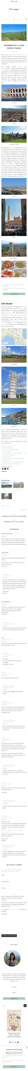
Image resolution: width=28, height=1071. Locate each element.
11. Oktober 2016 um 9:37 (6, 739)
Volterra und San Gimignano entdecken (13, 458)
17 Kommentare (23, 509)
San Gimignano (8, 312)
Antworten (3, 536)
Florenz (3, 70)
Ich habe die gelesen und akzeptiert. (13, 910)
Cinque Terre (10, 73)
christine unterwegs (9, 686)
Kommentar (4, 914)
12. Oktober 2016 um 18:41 (8, 722)
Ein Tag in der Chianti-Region (10, 449)
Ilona (3, 737)
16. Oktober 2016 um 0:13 (6, 673)
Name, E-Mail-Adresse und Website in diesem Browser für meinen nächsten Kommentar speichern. (12, 898)
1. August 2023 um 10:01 (6, 553)
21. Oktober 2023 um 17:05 (6, 534)
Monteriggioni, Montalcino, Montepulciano (14, 315)
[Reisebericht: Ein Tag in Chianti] (6, 485)
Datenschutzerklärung (14, 906)
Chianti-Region (22, 313)
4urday (3, 782)
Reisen (8, 505)
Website (3, 888)
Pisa (21, 75)
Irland (12, 147)
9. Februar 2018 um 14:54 (7, 654)
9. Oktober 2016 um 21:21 (7, 802)
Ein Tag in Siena (7, 456)
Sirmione (3, 324)
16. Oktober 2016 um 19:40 (8, 687)
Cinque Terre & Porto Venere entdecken (14, 462)
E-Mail (14, 992)
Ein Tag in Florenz (7, 451)
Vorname (14, 987)
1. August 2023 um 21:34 (7, 575)
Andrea (3, 672)
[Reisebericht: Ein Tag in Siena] (6, 496)
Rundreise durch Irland (18, 54)
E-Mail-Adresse (5, 881)
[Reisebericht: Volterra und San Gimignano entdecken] (18, 485)
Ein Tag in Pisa (6, 460)
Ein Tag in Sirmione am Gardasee (11, 463)
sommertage (5, 701)
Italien (14, 43)
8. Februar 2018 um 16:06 (6, 639)
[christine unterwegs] (14, 9)
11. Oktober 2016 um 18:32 (8, 766)
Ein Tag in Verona (7, 446)
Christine (5, 574)
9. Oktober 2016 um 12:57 (6, 817)
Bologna (3, 68)
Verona (20, 66)
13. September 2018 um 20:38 (8, 623)
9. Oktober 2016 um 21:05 (6, 783)
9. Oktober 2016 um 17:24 (7, 847)
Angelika (4, 816)
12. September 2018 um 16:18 (7, 603)
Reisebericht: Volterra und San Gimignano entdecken (18, 490)
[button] (3, 469)
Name (3, 875)
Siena (9, 70)
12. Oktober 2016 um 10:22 (6, 703)
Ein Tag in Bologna (8, 447)
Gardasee (4, 80)
